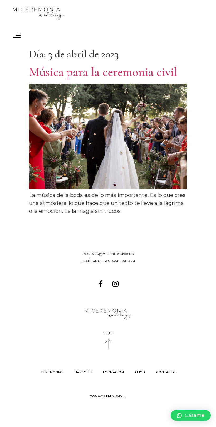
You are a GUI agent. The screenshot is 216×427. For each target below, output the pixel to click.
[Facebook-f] (100, 284)
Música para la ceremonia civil (103, 72)
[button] (191, 415)
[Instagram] (115, 284)
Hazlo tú (83, 372)
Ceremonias (52, 372)
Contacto (166, 372)
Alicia (140, 372)
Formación (113, 372)
